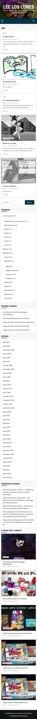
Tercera (7, 298)
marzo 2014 (7, 439)
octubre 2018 (7, 365)
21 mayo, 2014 (12, 84)
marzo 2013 (7, 473)
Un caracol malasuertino (11, 100)
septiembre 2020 (9, 350)
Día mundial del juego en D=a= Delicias (16, 318)
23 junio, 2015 (12, 39)
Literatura (9, 274)
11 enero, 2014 (12, 103)
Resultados (10, 138)
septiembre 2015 (9, 408)
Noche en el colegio (9, 143)
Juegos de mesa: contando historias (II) (16, 326)
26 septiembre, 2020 (13, 635)
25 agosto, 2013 (12, 188)
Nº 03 (4, 77)
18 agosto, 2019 (12, 670)
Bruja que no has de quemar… (14, 221)
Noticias (5, 249)
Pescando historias (9, 82)
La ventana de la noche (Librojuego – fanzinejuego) (15, 313)
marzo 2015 (7, 427)
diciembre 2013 (8, 450)
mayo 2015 (6, 419)
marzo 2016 (7, 385)
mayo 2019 (6, 358)
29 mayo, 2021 (12, 601)
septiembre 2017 (9, 369)
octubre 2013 (7, 458)
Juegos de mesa (11, 270)
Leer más (5, 49)
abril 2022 (6, 342)
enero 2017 (7, 377)
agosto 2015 (7, 412)
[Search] (33, 21)
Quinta (6, 286)
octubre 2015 (7, 404)
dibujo (8, 266)
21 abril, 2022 (12, 566)
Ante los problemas (9, 186)
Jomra (5, 39)
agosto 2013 (7, 462)
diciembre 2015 (8, 396)
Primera (7, 282)
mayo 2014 (6, 431)
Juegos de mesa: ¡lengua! (20, 508)
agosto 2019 (7, 354)
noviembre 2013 (8, 454)
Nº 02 (4, 97)
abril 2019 (6, 361)
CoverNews (13, 716)
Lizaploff (9, 278)
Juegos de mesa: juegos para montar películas (18, 322)
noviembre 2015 (8, 400)
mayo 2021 (6, 346)
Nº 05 (6, 245)
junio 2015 (6, 415)
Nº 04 (4, 33)
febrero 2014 (7, 443)
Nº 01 (4, 181)
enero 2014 (7, 446)
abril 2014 (6, 435)
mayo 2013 (6, 466)
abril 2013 (6, 470)
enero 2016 (7, 392)
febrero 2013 (7, 477)
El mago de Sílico (8, 37)
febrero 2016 (7, 388)
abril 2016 (6, 381)
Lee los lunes (18, 7)
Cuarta (6, 257)
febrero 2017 (7, 373)
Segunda (7, 294)
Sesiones (6, 253)
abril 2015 (6, 423)
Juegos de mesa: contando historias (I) (16, 330)
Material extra (9, 225)
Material (7, 261)
